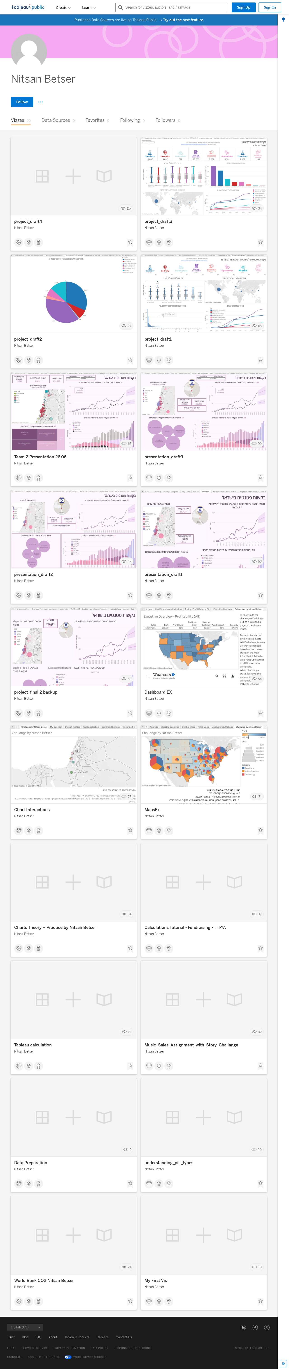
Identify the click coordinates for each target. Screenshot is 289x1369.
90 (260, 444)
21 (129, 1032)
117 (129, 208)
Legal (11, 1348)
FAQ (38, 1337)
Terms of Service (34, 1348)
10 (260, 1267)
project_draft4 (28, 221)
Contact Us (124, 1337)
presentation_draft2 (33, 574)
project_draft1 (158, 339)
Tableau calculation (33, 1045)
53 (260, 561)
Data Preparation (30, 1162)
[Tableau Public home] (27, 7)
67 (129, 444)
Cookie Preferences (43, 1357)
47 (129, 561)
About (53, 1337)
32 (260, 1032)
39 (129, 679)
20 (260, 1150)
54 (260, 679)
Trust (11, 1337)
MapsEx (152, 809)
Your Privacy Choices (90, 1357)
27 (129, 326)
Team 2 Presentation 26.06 (40, 457)
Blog (25, 1337)
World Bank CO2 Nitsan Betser (44, 1280)
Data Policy (99, 1348)
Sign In (270, 7)
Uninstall (14, 1357)
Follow (22, 101)
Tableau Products (76, 1337)
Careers (103, 1337)
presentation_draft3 (163, 457)
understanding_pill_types (168, 1162)
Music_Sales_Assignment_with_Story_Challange (191, 1045)
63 (260, 326)
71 (260, 797)
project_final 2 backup (35, 692)
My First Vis (155, 1280)
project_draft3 (158, 221)
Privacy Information (69, 1348)
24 (129, 1267)
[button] (243, 1327)
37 (260, 914)
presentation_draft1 (163, 574)
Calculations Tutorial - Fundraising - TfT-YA (185, 927)
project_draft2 (28, 339)
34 (260, 208)
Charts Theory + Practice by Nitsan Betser (55, 927)
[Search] (120, 7)
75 (129, 797)
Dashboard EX (158, 692)
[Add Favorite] (130, 243)
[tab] (283, 19)
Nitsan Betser (24, 228)
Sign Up (243, 7)
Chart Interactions (32, 809)
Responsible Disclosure (133, 1348)
